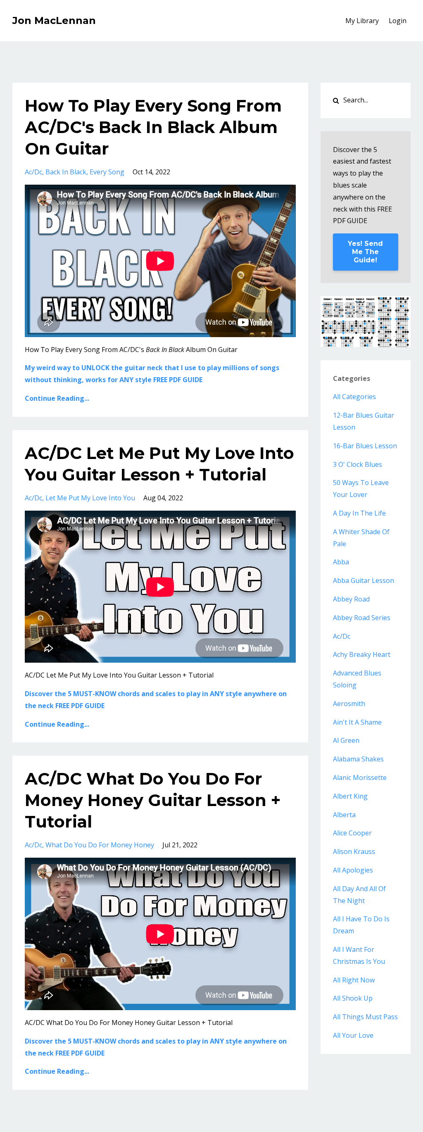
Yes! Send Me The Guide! (365, 252)
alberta (344, 814)
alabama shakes (358, 758)
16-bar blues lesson (365, 445)
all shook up (353, 998)
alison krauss (354, 851)
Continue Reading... (57, 398)
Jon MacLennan (54, 20)
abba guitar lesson (363, 580)
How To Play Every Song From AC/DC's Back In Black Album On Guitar (153, 127)
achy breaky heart (361, 654)
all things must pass (365, 1016)
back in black (65, 171)
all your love (353, 1035)
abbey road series (361, 617)
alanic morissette (360, 777)
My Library (362, 20)
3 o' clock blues (357, 464)
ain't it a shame (357, 722)
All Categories (354, 396)
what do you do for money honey (99, 844)
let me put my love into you (90, 497)
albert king (350, 796)
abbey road (351, 599)
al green (346, 740)
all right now (354, 980)
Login (397, 20)
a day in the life (359, 513)
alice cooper (352, 832)
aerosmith (349, 703)
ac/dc (33, 171)
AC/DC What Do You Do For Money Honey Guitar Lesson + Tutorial (152, 800)
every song (107, 171)
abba (341, 561)
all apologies (353, 870)
